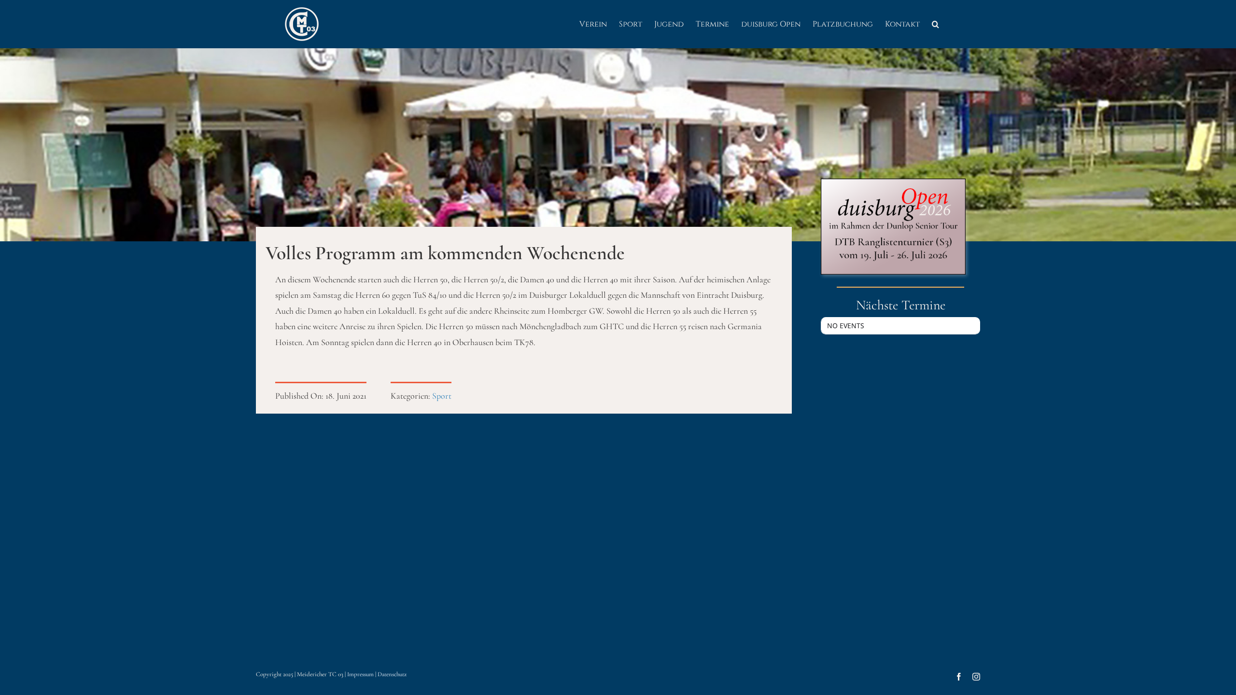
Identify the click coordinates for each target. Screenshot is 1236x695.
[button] (935, 24)
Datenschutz (392, 674)
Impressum (360, 674)
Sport (441, 395)
